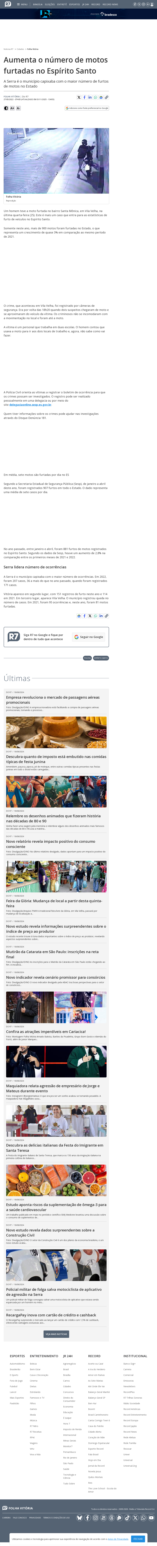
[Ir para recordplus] (119, 1517)
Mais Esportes (17, 1397)
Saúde (66, 1469)
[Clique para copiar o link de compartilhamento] (106, 97)
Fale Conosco (20, 1517)
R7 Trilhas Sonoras (132, 1397)
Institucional (135, 1356)
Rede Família (129, 1443)
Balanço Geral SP (96, 1397)
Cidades (20, 49)
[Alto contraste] (6, 108)
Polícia (87, 658)
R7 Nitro (34, 1426)
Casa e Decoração (39, 1375)
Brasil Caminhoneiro (98, 1414)
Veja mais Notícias (56, 1334)
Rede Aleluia (129, 1437)
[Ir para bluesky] (79, 1517)
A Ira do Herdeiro (96, 1369)
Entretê (62, 4)
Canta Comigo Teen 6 (99, 1420)
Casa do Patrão (96, 1426)
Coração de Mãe (96, 1437)
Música (33, 1420)
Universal (127, 1460)
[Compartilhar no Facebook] (84, 97)
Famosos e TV (37, 1397)
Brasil (66, 1369)
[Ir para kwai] (103, 1517)
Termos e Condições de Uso (56, 1517)
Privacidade (35, 1517)
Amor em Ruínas (96, 1375)
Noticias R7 (8, 49)
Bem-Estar (35, 1369)
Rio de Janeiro (70, 1457)
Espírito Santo (101, 658)
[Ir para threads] (111, 1517)
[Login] (152, 4)
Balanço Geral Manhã (99, 1392)
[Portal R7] (8, 4)
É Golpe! (67, 1417)
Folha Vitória (32, 49)
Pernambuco (69, 1452)
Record (95, 4)
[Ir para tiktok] (127, 1517)
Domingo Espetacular (99, 1443)
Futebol (13, 1386)
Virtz (32, 1448)
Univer (126, 1454)
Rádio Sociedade (131, 1403)
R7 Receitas (36, 1431)
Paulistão (14, 1403)
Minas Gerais (69, 1440)
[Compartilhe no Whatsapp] (95, 97)
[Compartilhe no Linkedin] (90, 97)
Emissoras (128, 1380)
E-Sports (14, 1375)
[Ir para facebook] (135, 4)
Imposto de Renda (72, 1429)
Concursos (68, 1392)
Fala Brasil (93, 1454)
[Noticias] (78, 14)
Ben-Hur (92, 1403)
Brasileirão (15, 1369)
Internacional (69, 1434)
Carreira (127, 1369)
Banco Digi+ (129, 1363)
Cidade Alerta (94, 1431)
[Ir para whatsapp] (143, 1517)
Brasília (37, 4)
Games (33, 1409)
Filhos (33, 1403)
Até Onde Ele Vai (96, 1386)
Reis (90, 1482)
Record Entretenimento (135, 1414)
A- (18, 108)
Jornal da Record (96, 1465)
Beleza (33, 1363)
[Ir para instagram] (143, 4)
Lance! (13, 1392)
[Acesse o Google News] (101, 97)
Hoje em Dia (94, 1460)
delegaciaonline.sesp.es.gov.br (30, 405)
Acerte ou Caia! (95, 1363)
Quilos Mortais (95, 1477)
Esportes (74, 4)
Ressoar (127, 1448)
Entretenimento (44, 1356)
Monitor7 (67, 1446)
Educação (68, 1412)
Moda (33, 1414)
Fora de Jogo (16, 1380)
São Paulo (68, 1463)
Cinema (33, 1380)
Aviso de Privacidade (118, 1539)
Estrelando (35, 1392)
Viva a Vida (35, 1454)
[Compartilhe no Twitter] (79, 97)
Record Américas (131, 1409)
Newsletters (129, 1386)
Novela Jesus (94, 1471)
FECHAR (138, 1539)
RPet (32, 1437)
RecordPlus (129, 1392)
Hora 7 (66, 1423)
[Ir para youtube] (151, 1517)
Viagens (34, 1443)
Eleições (50, 4)
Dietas (33, 1386)
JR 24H (85, 4)
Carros (66, 1380)
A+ (12, 108)
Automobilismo (17, 1363)
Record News (110, 4)
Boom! (91, 1409)
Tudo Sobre (69, 1483)
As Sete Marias (95, 1380)
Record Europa (130, 1420)
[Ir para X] (139, 4)
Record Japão (130, 1426)
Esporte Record (95, 1448)
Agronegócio (69, 1363)
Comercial (128, 1375)
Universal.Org (130, 1465)
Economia (68, 1406)
